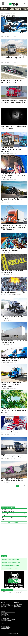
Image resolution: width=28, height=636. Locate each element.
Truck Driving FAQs (4, 614)
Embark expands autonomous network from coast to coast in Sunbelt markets (11, 384)
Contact (2, 623)
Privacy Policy (3, 606)
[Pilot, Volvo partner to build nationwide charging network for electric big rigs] (14, 139)
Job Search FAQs (4, 613)
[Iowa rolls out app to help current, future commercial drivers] (14, 423)
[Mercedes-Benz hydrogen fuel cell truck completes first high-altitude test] (14, 47)
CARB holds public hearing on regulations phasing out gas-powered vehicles (13, 410)
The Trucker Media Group (5, 604)
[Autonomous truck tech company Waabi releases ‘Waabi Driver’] (14, 72)
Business (6, 13)
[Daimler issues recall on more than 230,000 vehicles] (14, 262)
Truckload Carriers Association (7, 605)
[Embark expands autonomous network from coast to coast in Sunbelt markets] (14, 373)
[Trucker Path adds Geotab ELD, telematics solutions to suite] (14, 240)
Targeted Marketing (17, 607)
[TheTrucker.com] (13, 4)
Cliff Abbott (3, 482)
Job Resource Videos (5, 618)
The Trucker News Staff (5, 36)
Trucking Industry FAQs (5, 615)
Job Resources (4, 617)
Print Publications (17, 606)
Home (2, 13)
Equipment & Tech (11, 13)
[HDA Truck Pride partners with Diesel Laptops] (14, 24)
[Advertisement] (14, 540)
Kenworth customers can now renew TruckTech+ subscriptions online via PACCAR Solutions (13, 227)
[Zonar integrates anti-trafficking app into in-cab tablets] (14, 116)
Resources (3, 611)
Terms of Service (4, 607)
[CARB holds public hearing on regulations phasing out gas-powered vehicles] (14, 399)
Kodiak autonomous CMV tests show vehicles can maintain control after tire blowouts (13, 102)
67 (14, 485)
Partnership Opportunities (6, 627)
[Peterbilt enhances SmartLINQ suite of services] (14, 306)
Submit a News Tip (4, 629)
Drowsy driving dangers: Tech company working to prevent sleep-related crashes (13, 175)
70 (24, 485)
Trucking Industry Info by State (6, 620)
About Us (3, 602)
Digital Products (17, 605)
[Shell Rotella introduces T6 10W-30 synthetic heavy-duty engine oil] (14, 283)
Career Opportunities (5, 628)
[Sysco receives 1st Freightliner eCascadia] (14, 189)
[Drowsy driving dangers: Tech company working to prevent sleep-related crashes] (14, 164)
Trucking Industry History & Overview (8, 619)
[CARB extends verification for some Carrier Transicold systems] (14, 352)
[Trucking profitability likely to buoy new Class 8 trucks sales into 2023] (14, 469)
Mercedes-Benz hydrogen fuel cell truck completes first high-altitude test (12, 59)
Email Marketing (17, 609)
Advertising (16, 602)
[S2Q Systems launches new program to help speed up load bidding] (14, 445)
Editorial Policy (4, 609)
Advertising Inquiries (18, 604)
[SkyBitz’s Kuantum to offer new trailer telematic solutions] (14, 331)
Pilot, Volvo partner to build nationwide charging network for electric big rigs (12, 149)
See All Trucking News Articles (13, 522)
